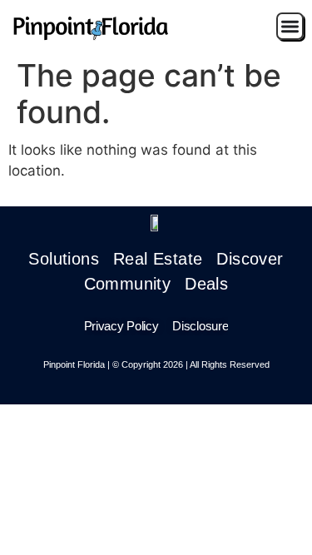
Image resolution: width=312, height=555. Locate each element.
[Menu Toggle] (290, 26)
